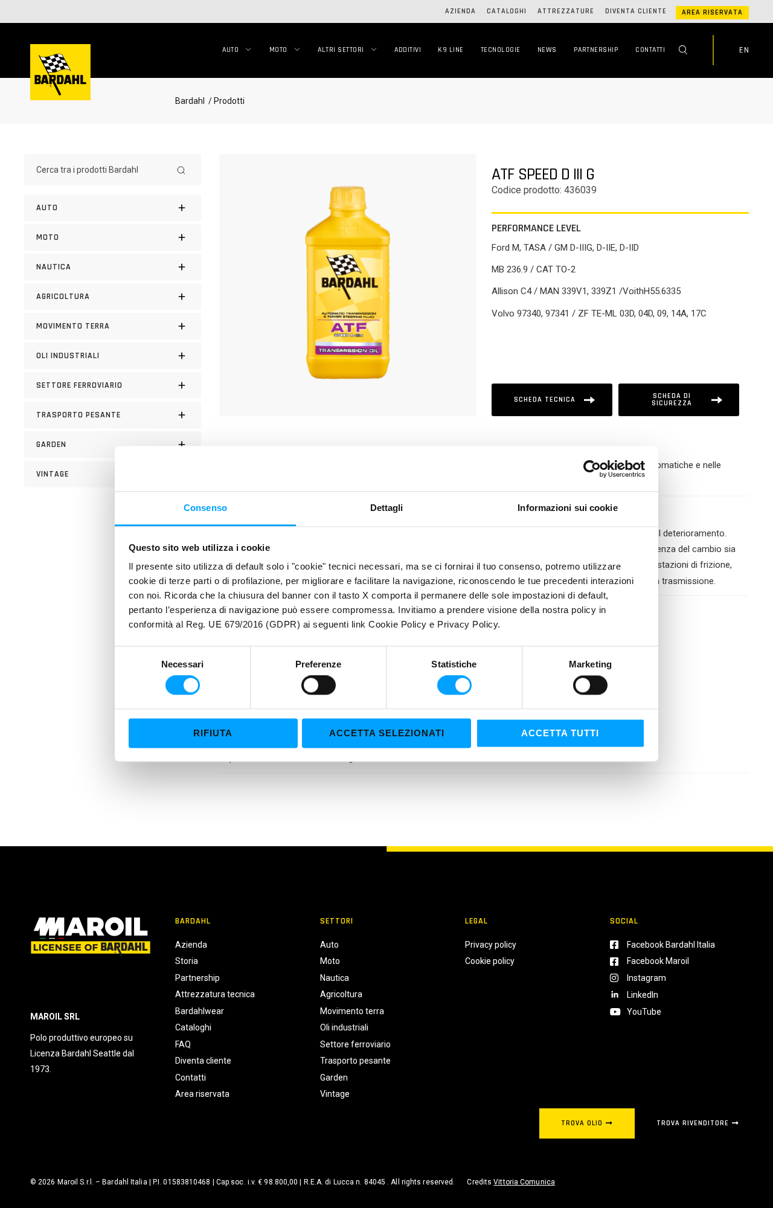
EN (744, 50)
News (547, 49)
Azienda (460, 11)
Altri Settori (341, 49)
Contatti (650, 49)
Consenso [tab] (205, 508)
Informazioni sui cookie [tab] (567, 508)
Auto (230, 49)
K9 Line (451, 49)
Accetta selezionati (386, 733)
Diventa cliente (636, 11)
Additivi (407, 49)
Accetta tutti (560, 733)
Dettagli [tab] (386, 508)
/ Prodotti (226, 101)
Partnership (596, 49)
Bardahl (190, 101)
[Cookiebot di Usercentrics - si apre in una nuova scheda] (592, 469)
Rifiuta (213, 733)
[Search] (181, 170)
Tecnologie (501, 49)
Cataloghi (507, 11)
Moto (278, 49)
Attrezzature (565, 11)
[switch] (318, 685)
